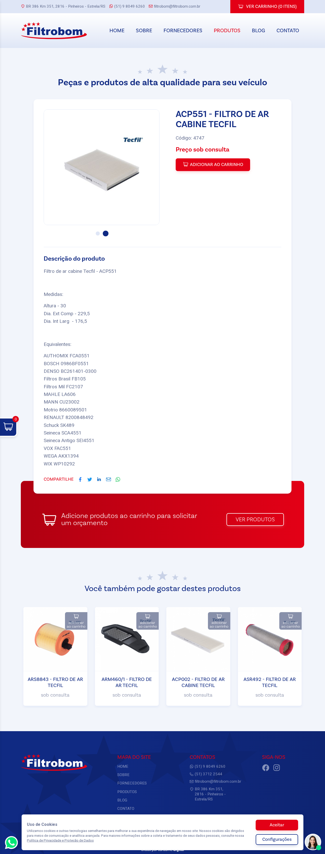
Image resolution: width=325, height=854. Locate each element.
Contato (288, 30)
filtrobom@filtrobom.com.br (177, 6)
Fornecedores (183, 30)
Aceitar (277, 825)
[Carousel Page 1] (98, 233)
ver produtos (255, 519)
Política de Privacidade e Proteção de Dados (60, 840)
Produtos (227, 30)
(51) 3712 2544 (208, 774)
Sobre (144, 30)
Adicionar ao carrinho (216, 165)
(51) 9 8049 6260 (129, 6)
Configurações (276, 839)
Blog (258, 30)
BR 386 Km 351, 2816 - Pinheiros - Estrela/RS (65, 6)
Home (116, 30)
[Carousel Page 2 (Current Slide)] (105, 233)
